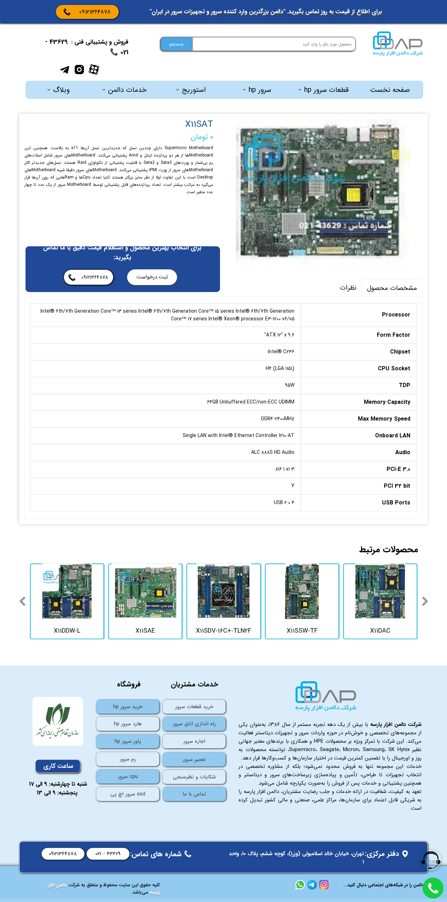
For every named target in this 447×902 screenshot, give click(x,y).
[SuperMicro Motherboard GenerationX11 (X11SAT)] (323, 194)
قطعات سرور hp (326, 90)
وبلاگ (61, 90)
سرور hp (260, 90)
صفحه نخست (390, 90)
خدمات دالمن (127, 90)
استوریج (194, 90)
